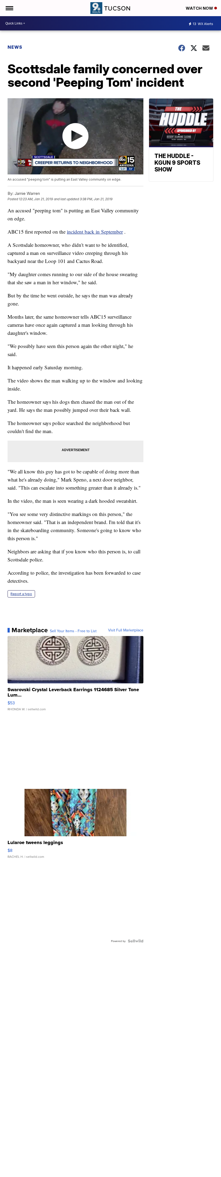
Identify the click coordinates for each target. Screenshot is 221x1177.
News (15, 47)
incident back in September (95, 231)
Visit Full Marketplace (125, 630)
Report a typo (21, 594)
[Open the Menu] (9, 8)
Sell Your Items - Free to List (73, 631)
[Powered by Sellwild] (135, 941)
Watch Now (200, 8)
